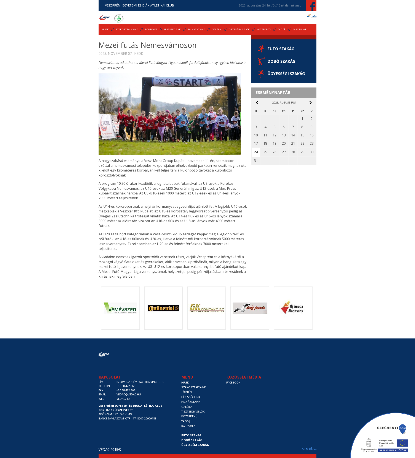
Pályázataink (196, 29)
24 (256, 152)
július (257, 102)
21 (293, 143)
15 (302, 135)
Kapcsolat (299, 29)
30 (312, 152)
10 (256, 135)
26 (274, 152)
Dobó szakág (281, 61)
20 (284, 143)
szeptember (310, 102)
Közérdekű (264, 29)
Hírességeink (172, 29)
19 (274, 143)
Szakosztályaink (127, 29)
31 (256, 160)
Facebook (233, 382)
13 (284, 135)
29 (302, 152)
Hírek (105, 29)
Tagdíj (282, 29)
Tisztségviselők (239, 29)
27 (284, 152)
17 (256, 143)
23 (312, 143)
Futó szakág (280, 48)
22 (302, 143)
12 (274, 135)
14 (293, 135)
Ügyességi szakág (286, 73)
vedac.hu (123, 399)
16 (312, 135)
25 (265, 152)
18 (265, 143)
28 (293, 152)
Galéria (217, 29)
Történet (151, 29)
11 (265, 135)
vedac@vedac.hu (129, 394)
